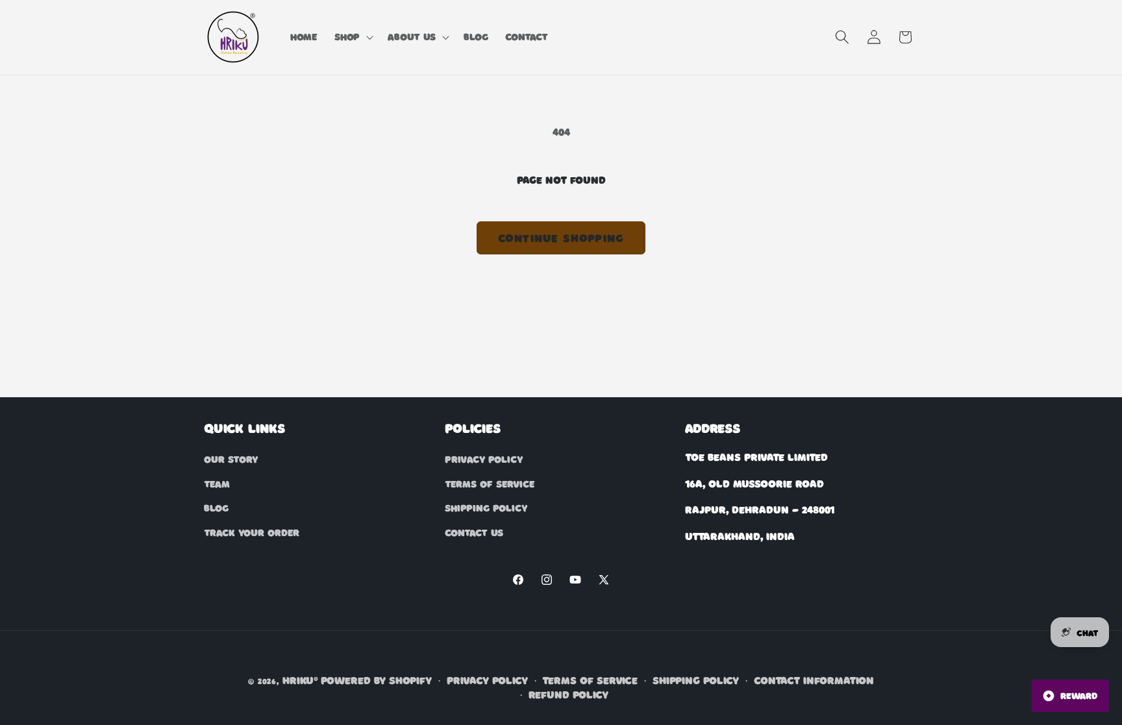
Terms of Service (489, 482)
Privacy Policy (484, 458)
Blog (216, 507)
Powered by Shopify (376, 680)
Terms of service (590, 680)
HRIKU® (300, 680)
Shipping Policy (486, 507)
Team (217, 482)
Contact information (814, 680)
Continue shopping (561, 237)
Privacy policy (487, 680)
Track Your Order (251, 531)
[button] (352, 37)
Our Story (231, 458)
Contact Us (474, 531)
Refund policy (568, 693)
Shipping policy (696, 680)
